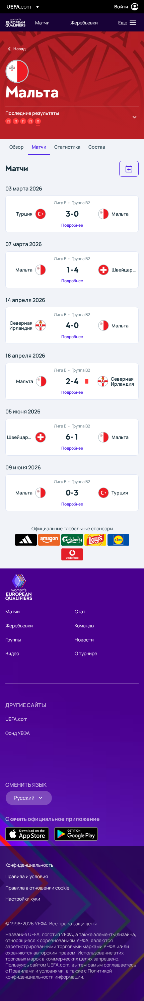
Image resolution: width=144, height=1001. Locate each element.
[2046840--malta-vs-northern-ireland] (72, 381)
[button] (125, 22)
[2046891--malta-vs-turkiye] (72, 492)
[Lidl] (118, 540)
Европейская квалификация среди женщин (15, 22)
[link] (42, 22)
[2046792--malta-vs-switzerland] (72, 269)
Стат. (81, 611)
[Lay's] (95, 540)
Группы (13, 639)
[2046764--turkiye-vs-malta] (72, 214)
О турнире (86, 653)
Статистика (67, 146)
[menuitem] (47, 22)
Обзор (16, 146)
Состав (96, 146)
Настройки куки (22, 899)
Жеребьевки (19, 625)
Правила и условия (26, 876)
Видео (12, 653)
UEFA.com (16, 719)
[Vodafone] (72, 554)
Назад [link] (19, 49)
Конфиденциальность (29, 865)
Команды (84, 625)
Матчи (39, 146)
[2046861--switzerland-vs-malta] (72, 437)
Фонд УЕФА (17, 733)
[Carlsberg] (72, 540)
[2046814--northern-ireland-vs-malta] (72, 325)
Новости (84, 639)
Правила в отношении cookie (37, 887)
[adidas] (26, 540)
